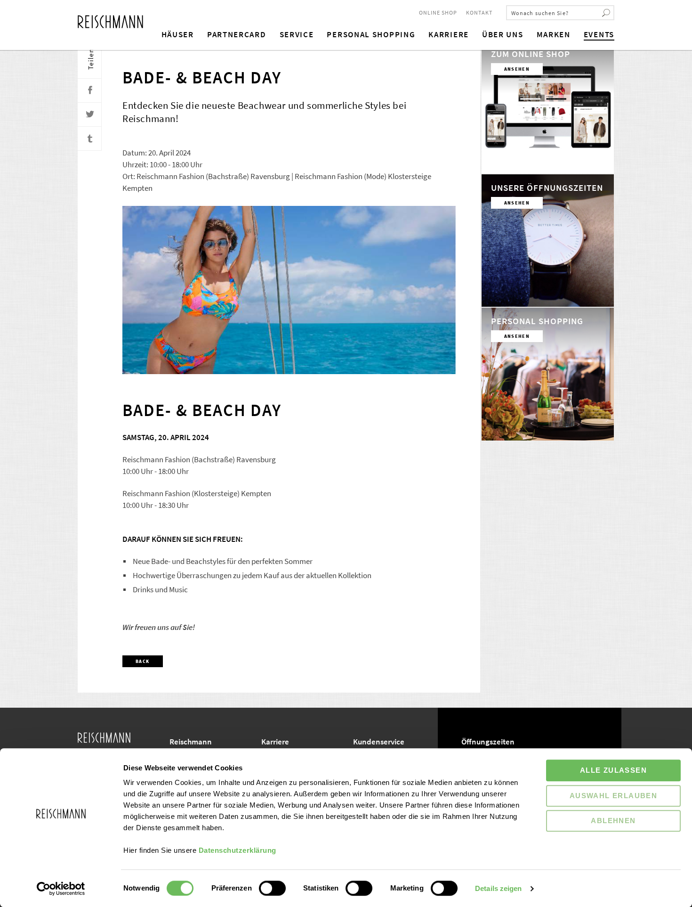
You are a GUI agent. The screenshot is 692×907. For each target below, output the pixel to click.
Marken (554, 34)
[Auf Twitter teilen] (90, 115)
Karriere (448, 34)
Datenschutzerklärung (237, 850)
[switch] (272, 888)
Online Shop (438, 12)
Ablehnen (613, 821)
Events (599, 34)
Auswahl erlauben (613, 796)
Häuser (177, 34)
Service (297, 34)
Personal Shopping (371, 34)
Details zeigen (498, 888)
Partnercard (236, 34)
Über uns (502, 34)
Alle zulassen (613, 770)
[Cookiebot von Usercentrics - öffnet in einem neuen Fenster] (61, 889)
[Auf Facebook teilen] (90, 91)
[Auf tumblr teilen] (90, 139)
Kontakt (479, 12)
